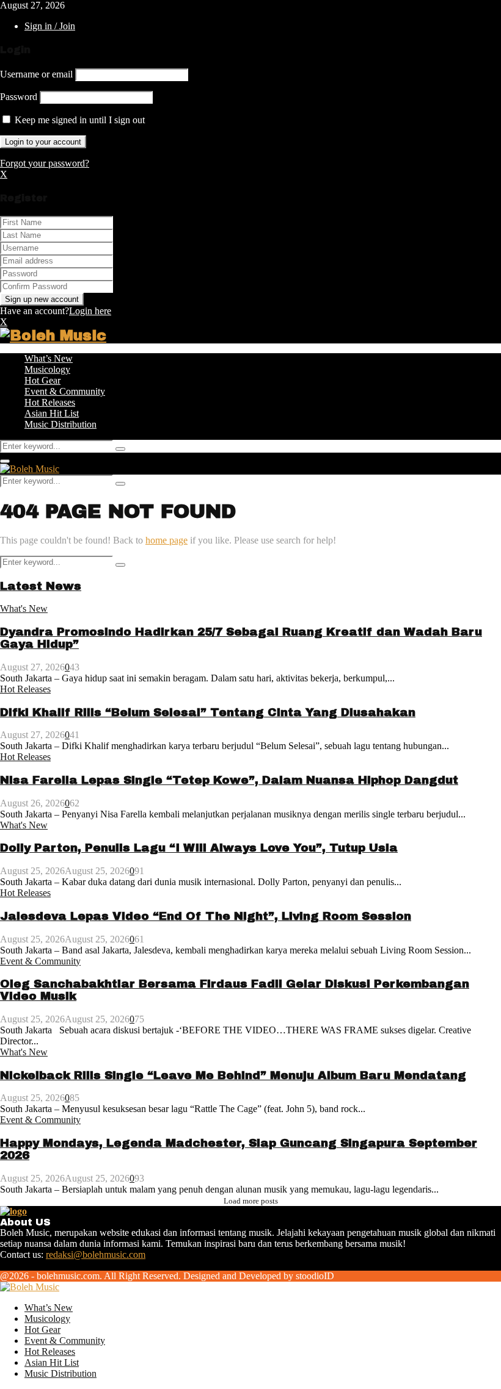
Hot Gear (42, 380)
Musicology (47, 369)
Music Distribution (60, 424)
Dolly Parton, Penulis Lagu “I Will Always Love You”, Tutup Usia (199, 848)
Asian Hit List (51, 413)
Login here (90, 311)
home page (166, 540)
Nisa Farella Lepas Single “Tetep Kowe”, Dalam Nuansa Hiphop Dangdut (229, 780)
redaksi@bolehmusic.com (95, 1254)
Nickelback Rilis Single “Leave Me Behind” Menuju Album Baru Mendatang (233, 1075)
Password (18, 97)
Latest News (40, 586)
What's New (24, 608)
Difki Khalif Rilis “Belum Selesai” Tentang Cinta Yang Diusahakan (207, 712)
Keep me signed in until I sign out (78, 120)
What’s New (48, 358)
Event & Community (64, 391)
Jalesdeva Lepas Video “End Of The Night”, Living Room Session (205, 916)
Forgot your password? (44, 163)
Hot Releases (49, 402)
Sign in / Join (49, 26)
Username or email (36, 74)
